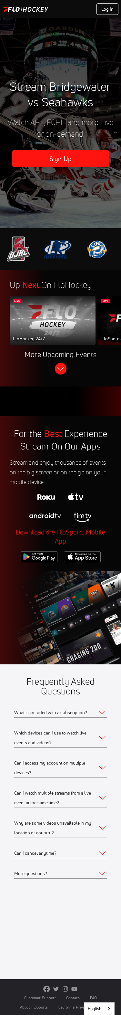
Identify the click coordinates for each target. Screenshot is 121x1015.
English (94, 1008)
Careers (73, 997)
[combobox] (99, 1008)
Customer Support (40, 997)
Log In (107, 9)
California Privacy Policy (79, 1007)
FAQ (93, 997)
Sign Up (60, 159)
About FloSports (34, 1007)
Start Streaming (52, 327)
